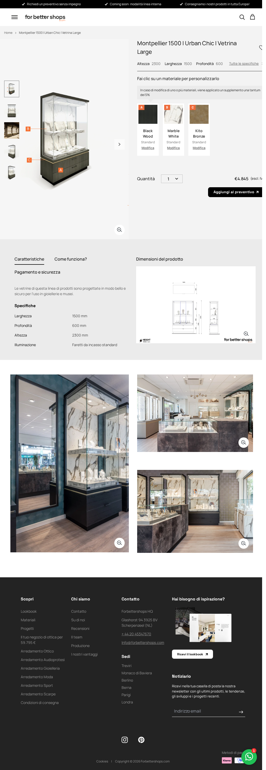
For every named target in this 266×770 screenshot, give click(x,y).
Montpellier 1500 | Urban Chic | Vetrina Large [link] (50, 32)
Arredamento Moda (37, 676)
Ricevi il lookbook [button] (190, 654)
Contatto (78, 611)
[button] (14, 17)
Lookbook (29, 611)
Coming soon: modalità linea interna (135, 4)
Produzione (80, 645)
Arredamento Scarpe (38, 693)
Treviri (126, 665)
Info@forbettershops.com (143, 642)
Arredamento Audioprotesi (43, 659)
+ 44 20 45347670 (136, 633)
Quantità (146, 179)
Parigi (126, 694)
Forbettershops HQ (137, 611)
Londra (127, 702)
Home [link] (8, 32)
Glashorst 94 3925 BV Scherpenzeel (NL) (139, 622)
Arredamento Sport (37, 685)
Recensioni (80, 628)
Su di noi (78, 619)
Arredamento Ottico (37, 651)
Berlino (127, 680)
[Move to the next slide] (119, 144)
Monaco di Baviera (137, 672)
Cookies (102, 761)
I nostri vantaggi (84, 654)
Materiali (28, 619)
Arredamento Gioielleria (40, 668)
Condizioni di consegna (40, 702)
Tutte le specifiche (244, 63)
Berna (126, 687)
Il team (76, 637)
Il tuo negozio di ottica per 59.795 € (42, 640)
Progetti (27, 628)
